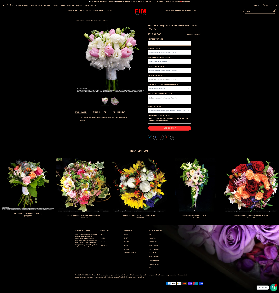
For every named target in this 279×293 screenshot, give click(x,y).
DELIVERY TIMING (154, 48)
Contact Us (103, 245)
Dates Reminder (154, 256)
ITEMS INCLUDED (81, 112)
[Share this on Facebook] (155, 137)
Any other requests (155, 75)
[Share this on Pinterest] (161, 137)
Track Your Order (154, 249)
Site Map (102, 238)
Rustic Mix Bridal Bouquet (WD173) (28, 184)
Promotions (152, 238)
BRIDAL (95, 11)
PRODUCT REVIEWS (51, 5)
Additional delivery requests (160, 57)
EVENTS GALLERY (91, 5)
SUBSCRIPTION (190, 11)
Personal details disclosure (159, 115)
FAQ (150, 234)
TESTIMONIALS (36, 5)
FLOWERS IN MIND (86, 275)
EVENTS (88, 11)
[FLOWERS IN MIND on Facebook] (7, 5)
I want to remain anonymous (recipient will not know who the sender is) (169, 120)
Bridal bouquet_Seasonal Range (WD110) (83, 185)
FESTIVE (81, 11)
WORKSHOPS (169, 11)
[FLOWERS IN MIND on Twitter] (4, 5)
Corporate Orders (154, 260)
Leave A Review (153, 245)
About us (102, 242)
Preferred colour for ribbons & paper (163, 84)
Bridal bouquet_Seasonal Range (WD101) (139, 185)
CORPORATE (179, 11)
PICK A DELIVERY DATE (155, 39)
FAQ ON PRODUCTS (99, 112)
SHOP (75, 11)
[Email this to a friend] (172, 137)
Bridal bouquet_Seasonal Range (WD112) (251, 185)
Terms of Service (154, 264)
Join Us (102, 234)
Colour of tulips (154, 106)
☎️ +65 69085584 (22, 5)
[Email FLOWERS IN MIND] (13, 5)
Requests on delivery (156, 66)
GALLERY (79, 5)
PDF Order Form (153, 253)
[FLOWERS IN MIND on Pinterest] (10, 5)
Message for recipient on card (160, 93)
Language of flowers (193, 34)
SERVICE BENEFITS (67, 5)
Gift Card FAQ (153, 242)
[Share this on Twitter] (150, 137)
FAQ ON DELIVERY (118, 112)
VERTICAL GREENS (106, 11)
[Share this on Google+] (167, 137)
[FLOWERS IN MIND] (140, 12)
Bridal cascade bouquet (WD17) (195, 185)
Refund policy (153, 268)
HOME (70, 11)
